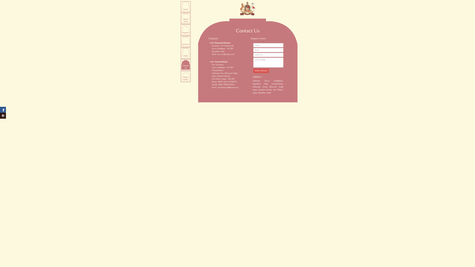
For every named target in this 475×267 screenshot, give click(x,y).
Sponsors (185, 44)
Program (185, 33)
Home (185, 9)
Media (185, 56)
